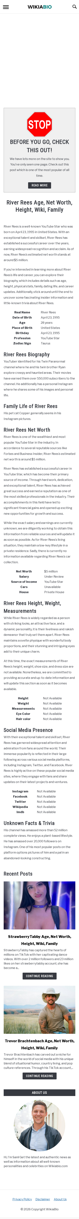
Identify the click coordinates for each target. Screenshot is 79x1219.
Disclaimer (42, 1199)
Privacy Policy (22, 1199)
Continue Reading (39, 976)
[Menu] (6, 7)
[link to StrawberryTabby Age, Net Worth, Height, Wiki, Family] (39, 905)
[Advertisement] (39, 60)
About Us (60, 1199)
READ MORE (40, 185)
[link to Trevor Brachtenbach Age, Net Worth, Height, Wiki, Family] (39, 1010)
